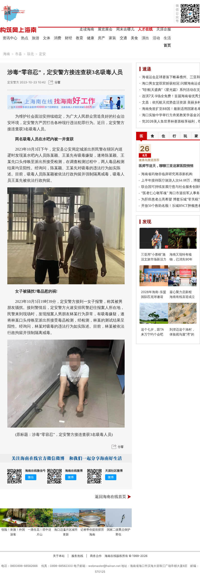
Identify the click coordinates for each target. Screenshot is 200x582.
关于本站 (59, 556)
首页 (167, 45)
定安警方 (13, 82)
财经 (68, 38)
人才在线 (145, 29)
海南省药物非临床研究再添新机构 (166, 174)
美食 (134, 38)
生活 (167, 38)
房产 (101, 38)
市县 (18, 54)
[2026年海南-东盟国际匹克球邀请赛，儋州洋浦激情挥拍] (157, 275)
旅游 (35, 38)
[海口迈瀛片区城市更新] (66, 517)
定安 (42, 54)
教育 (79, 38)
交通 (123, 38)
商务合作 (96, 556)
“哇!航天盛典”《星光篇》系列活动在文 (171, 89)
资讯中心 (10, 38)
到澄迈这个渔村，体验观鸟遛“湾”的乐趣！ (182, 334)
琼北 (30, 54)
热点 (24, 38)
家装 (112, 38)
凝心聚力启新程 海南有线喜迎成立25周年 (182, 297)
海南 (6, 54)
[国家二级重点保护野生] (118, 517)
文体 (46, 38)
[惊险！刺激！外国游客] (13, 517)
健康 (90, 38)
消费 (57, 38)
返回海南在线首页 (110, 497)
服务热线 (77, 556)
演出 (145, 38)
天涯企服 (163, 29)
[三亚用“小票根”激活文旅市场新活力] (157, 238)
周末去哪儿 (125, 29)
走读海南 (87, 29)
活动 (156, 38)
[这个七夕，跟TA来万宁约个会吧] (157, 313)
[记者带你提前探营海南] (92, 517)
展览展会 (105, 29)
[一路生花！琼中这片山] (39, 517)
